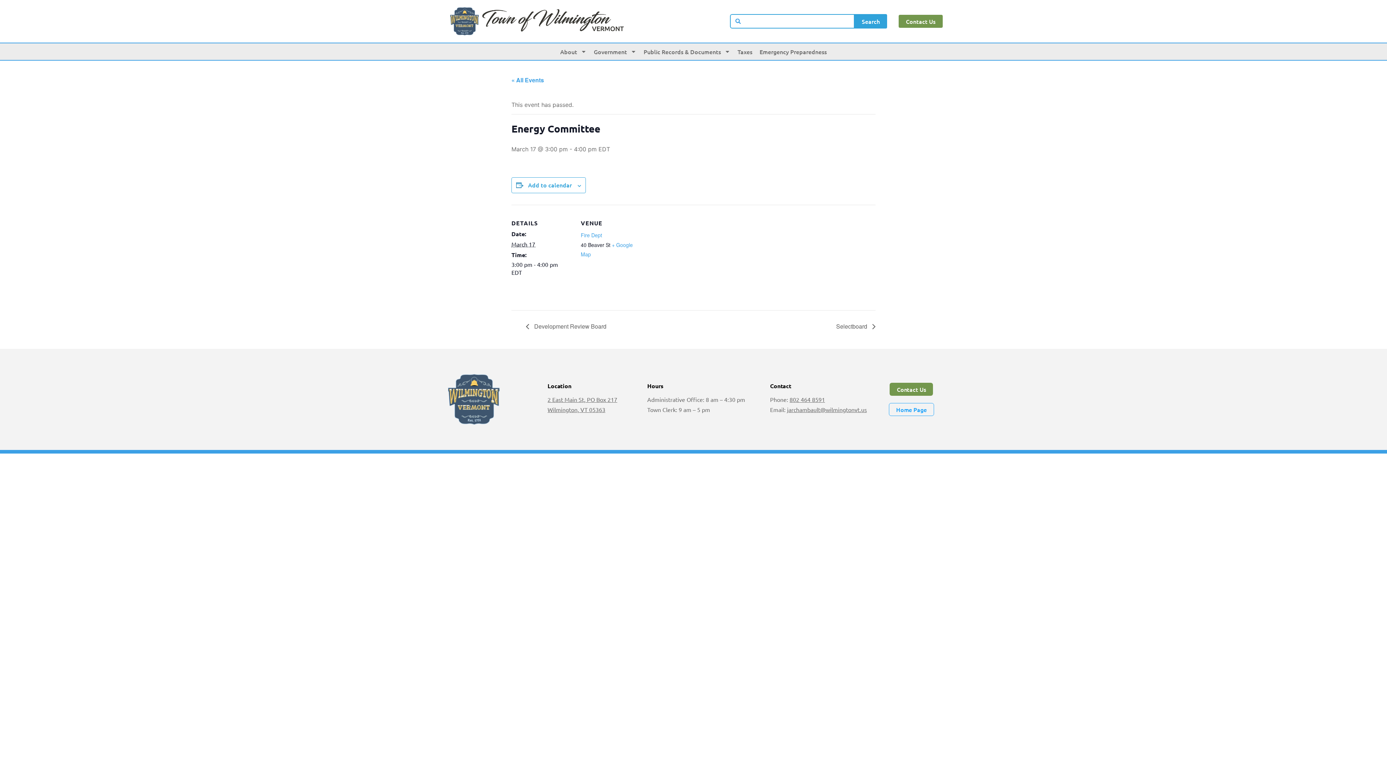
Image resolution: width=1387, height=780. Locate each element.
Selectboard (852, 326)
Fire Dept (591, 235)
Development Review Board (569, 326)
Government (610, 52)
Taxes (745, 52)
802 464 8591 (807, 399)
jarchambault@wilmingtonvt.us (827, 409)
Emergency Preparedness (793, 52)
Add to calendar (550, 185)
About (568, 52)
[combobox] (792, 21)
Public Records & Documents (682, 52)
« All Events (527, 80)
